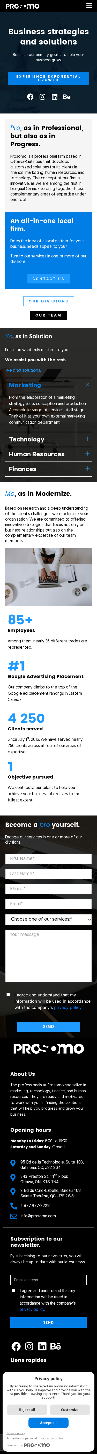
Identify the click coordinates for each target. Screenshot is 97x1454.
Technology (26, 439)
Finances (22, 469)
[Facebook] (30, 96)
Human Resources (37, 454)
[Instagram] (42, 96)
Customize (70, 1409)
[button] (48, 385)
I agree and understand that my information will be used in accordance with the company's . (48, 1300)
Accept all (48, 1422)
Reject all (27, 1409)
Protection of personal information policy (34, 1438)
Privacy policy (15, 1433)
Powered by (14, 1445)
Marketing (25, 385)
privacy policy (67, 1007)
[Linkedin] (54, 96)
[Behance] (67, 96)
